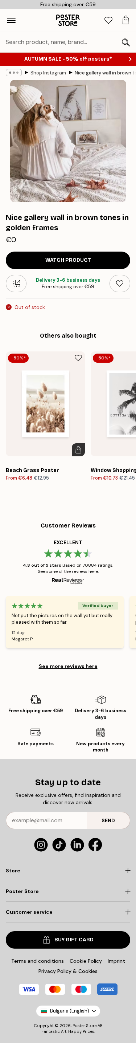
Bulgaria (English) (69, 1011)
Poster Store (84, 1025)
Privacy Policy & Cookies (68, 971)
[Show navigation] (11, 20)
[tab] (108, 20)
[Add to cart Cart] (78, 449)
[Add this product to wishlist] (120, 283)
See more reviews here (68, 666)
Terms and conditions (37, 961)
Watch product (68, 260)
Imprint (116, 961)
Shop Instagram (48, 73)
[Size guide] (16, 283)
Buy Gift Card (74, 940)
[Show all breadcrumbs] (14, 72)
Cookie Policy (86, 961)
